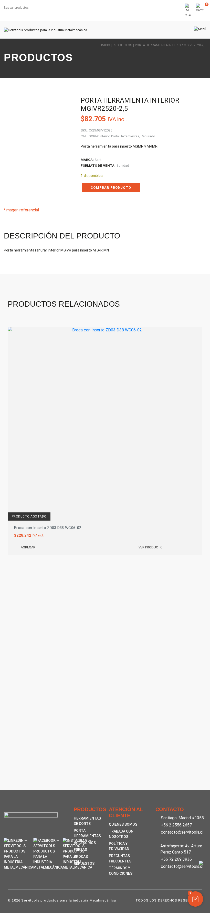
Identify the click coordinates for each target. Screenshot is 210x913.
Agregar (28, 547)
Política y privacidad (119, 846)
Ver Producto (151, 547)
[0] (199, 10)
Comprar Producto (111, 187)
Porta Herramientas (125, 136)
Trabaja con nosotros (121, 834)
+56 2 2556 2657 (176, 825)
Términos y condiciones (120, 870)
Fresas (80, 850)
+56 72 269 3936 (176, 859)
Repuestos (84, 863)
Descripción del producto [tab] (62, 236)
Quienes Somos (123, 824)
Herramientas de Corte (87, 821)
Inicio (105, 45)
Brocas (81, 857)
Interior (105, 136)
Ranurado (148, 136)
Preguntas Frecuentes (120, 858)
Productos (122, 45)
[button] (195, 899)
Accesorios (85, 843)
